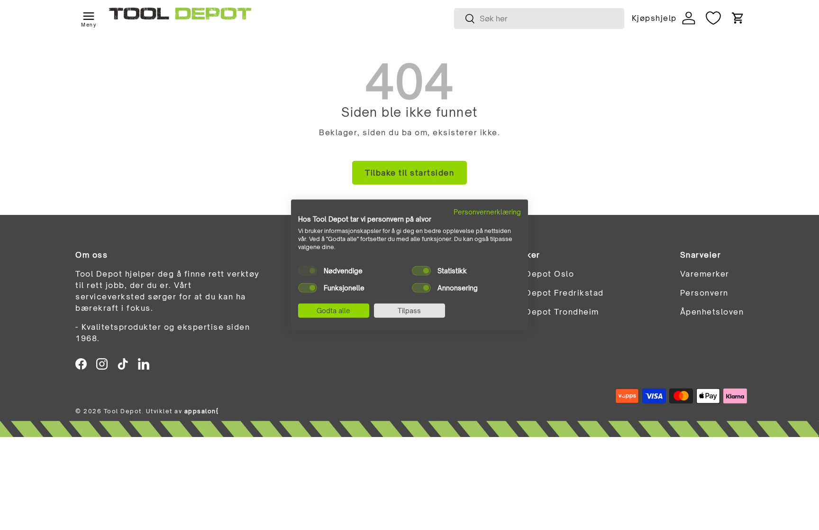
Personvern (704, 293)
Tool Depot (123, 411)
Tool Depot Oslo (539, 274)
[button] (738, 18)
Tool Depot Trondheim (552, 311)
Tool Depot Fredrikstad (554, 293)
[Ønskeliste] (713, 18)
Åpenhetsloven (712, 311)
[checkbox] (307, 270)
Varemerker (704, 274)
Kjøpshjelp (654, 18)
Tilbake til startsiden (409, 172)
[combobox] (539, 18)
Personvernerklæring (487, 211)
